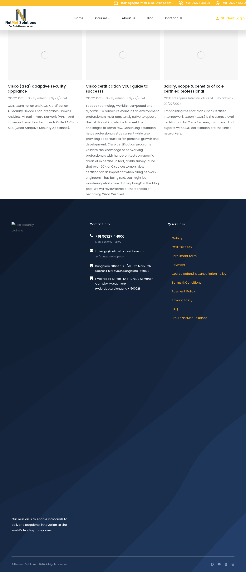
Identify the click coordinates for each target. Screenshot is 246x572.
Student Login (233, 18)
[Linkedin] (226, 564)
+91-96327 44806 (198, 3)
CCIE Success (182, 247)
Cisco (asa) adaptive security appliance (37, 89)
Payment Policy (183, 291)
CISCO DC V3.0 (19, 98)
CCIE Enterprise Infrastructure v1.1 (189, 98)
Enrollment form (184, 256)
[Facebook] (212, 564)
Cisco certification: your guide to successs (117, 89)
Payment (178, 265)
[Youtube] (219, 564)
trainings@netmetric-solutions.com (146, 3)
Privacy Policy (182, 300)
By (40, 98)
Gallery (177, 238)
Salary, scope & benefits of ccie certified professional (194, 89)
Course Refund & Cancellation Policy (199, 273)
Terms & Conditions (186, 282)
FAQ (175, 309)
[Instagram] (232, 564)
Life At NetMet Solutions (189, 318)
